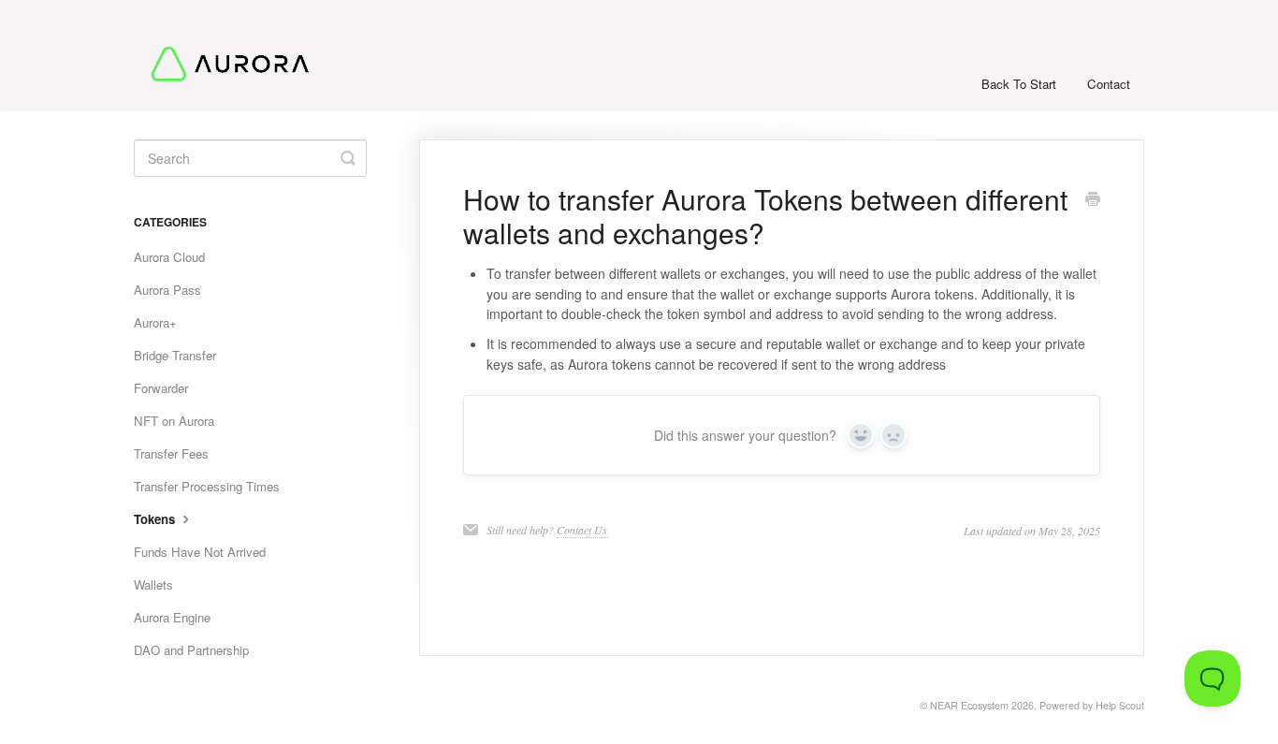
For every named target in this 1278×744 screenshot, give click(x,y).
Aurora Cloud (169, 257)
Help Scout (1120, 705)
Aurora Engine (172, 617)
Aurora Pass (167, 290)
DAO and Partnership (191, 650)
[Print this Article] (1092, 200)
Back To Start (1018, 84)
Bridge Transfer (175, 355)
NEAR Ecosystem (969, 705)
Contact (1108, 84)
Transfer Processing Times (207, 486)
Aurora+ (155, 322)
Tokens (156, 519)
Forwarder (161, 388)
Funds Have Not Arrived (200, 552)
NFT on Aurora (174, 421)
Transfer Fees (171, 453)
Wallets (153, 584)
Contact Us (582, 529)
